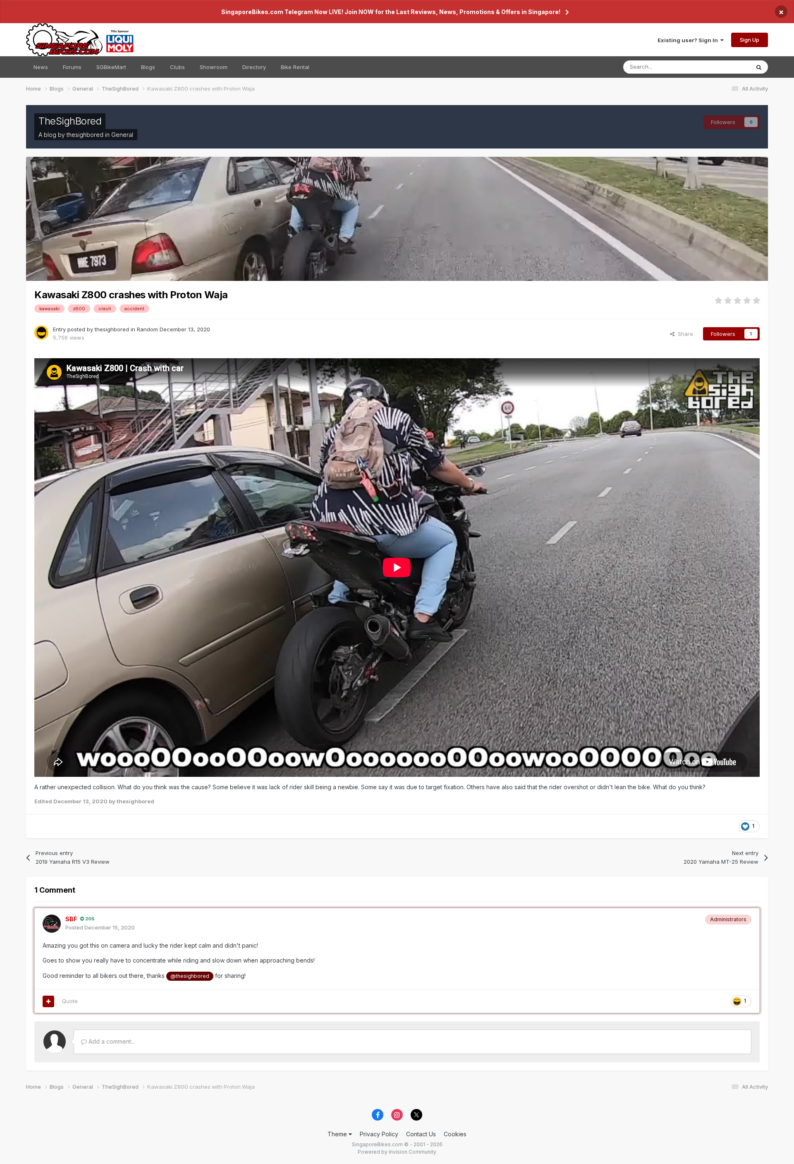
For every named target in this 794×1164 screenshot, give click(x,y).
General (122, 134)
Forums (72, 67)
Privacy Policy (379, 1134)
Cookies (455, 1134)
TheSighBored (69, 121)
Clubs (177, 67)
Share (683, 334)
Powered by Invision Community (397, 1152)
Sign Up (749, 39)
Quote (70, 1001)
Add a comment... (111, 1041)
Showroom (213, 67)
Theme (338, 1134)
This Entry (727, 67)
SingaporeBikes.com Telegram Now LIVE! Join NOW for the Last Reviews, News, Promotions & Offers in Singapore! (390, 11)
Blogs (148, 67)
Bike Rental (295, 67)
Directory (254, 67)
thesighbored (85, 134)
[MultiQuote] (48, 1001)
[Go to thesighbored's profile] (41, 333)
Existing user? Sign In (689, 40)
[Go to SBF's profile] (52, 924)
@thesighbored (189, 976)
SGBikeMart (111, 67)
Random (147, 329)
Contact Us (421, 1134)
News (40, 67)
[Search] (759, 67)
